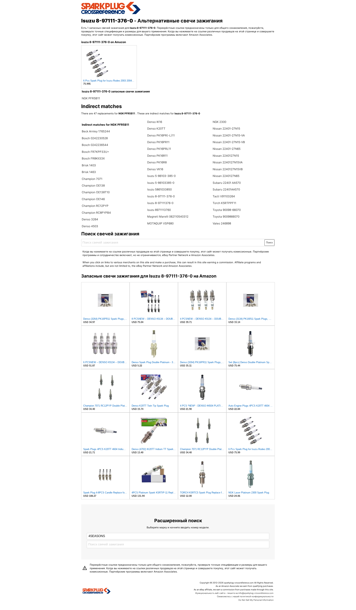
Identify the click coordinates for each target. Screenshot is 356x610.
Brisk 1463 (89, 172)
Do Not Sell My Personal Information (255, 600)
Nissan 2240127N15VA (228, 162)
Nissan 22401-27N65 (226, 149)
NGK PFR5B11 (91, 98)
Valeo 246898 (222, 223)
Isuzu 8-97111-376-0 (161, 196)
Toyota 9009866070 (226, 216)
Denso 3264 (90, 219)
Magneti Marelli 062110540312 (167, 216)
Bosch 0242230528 (95, 138)
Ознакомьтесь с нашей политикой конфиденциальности (245, 596)
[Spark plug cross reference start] (97, 591)
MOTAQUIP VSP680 (160, 223)
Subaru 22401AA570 (226, 189)
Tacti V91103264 (224, 196)
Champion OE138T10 (96, 192)
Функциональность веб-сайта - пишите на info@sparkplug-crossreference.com (234, 593)
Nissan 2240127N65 (226, 176)
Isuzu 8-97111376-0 (160, 203)
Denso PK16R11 (157, 155)
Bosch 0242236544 (95, 145)
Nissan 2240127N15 (226, 155)
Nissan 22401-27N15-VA (229, 135)
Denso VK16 (155, 169)
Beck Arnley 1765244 (96, 131)
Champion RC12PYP (95, 206)
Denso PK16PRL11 (159, 149)
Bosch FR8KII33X (93, 158)
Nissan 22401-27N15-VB (229, 142)
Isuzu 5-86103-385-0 (161, 176)
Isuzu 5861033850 (159, 189)
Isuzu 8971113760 (159, 210)
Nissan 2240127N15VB (228, 169)
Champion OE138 (93, 185)
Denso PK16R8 (157, 162)
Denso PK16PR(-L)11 (161, 135)
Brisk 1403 (89, 165)
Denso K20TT (156, 128)
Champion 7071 (92, 179)
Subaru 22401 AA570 (227, 183)
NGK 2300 (219, 122)
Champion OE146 (93, 199)
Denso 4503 (90, 226)
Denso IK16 (154, 122)
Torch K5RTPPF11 (224, 203)
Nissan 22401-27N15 (226, 128)
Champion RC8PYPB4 (96, 212)
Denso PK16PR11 (158, 142)
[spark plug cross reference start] (111, 13)
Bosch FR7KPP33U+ (95, 152)
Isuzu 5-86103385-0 (160, 183)
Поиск (269, 242)
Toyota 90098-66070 (227, 210)
